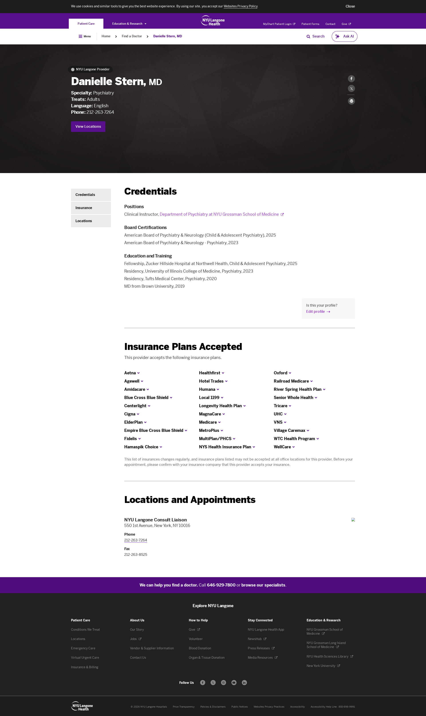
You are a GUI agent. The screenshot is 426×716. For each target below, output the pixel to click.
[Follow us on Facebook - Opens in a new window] (202, 682)
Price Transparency (184, 706)
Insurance (83, 208)
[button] (350, 6)
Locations (83, 221)
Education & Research (127, 23)
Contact (330, 24)
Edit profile (315, 311)
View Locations (88, 126)
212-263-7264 (100, 112)
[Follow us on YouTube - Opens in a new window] (234, 682)
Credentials (85, 195)
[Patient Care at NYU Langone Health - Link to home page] (213, 20)
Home (106, 36)
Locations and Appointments (189, 499)
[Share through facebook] (351, 78)
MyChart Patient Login (277, 24)
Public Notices (239, 706)
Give (345, 24)
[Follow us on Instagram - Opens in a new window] (223, 682)
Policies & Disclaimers (213, 706)
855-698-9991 (347, 706)
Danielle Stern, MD (167, 36)
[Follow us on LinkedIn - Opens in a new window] (244, 682)
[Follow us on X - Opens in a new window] (213, 682)
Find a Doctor (132, 36)
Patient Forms (310, 24)
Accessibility (297, 706)
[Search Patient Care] (308, 36)
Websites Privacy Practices (269, 706)
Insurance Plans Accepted (183, 346)
